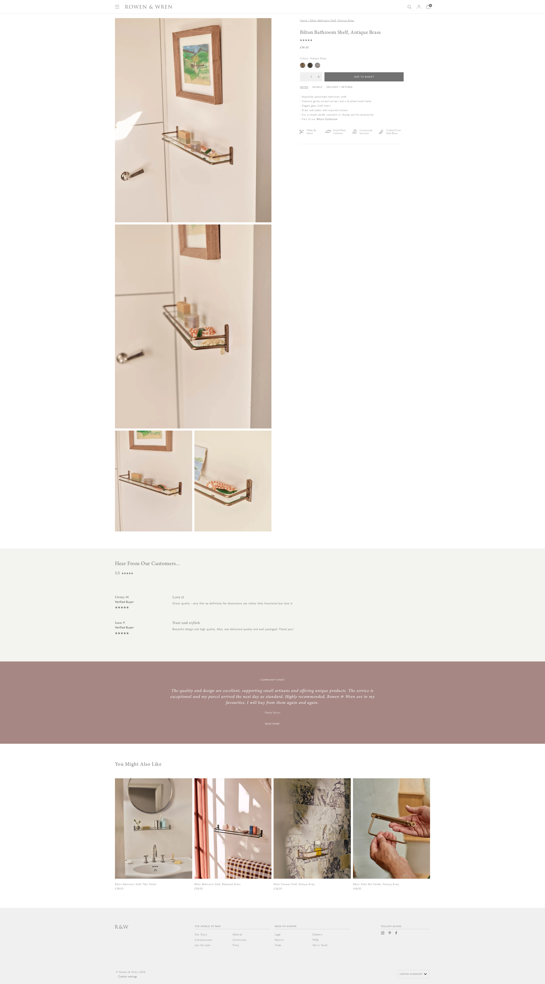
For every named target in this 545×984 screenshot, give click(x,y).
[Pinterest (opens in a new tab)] (390, 933)
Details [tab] (317, 86)
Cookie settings (127, 976)
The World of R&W (208, 926)
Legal (277, 934)
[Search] (409, 7)
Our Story (201, 934)
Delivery (317, 934)
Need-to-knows (286, 926)
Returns (279, 939)
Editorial (237, 934)
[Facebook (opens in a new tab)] (396, 933)
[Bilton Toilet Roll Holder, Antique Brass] (391, 840)
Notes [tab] (304, 86)
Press (236, 945)
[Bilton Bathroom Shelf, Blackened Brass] (233, 840)
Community (239, 939)
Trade (278, 945)
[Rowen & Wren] (148, 7)
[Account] (419, 7)
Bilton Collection (327, 118)
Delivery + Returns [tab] (340, 86)
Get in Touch (320, 945)
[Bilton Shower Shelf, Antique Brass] (312, 840)
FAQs (316, 939)
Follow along (391, 926)
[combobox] (413, 974)
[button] (352, 40)
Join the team (203, 945)
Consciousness (203, 939)
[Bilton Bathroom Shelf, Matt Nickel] (153, 840)
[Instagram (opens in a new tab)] (382, 933)
